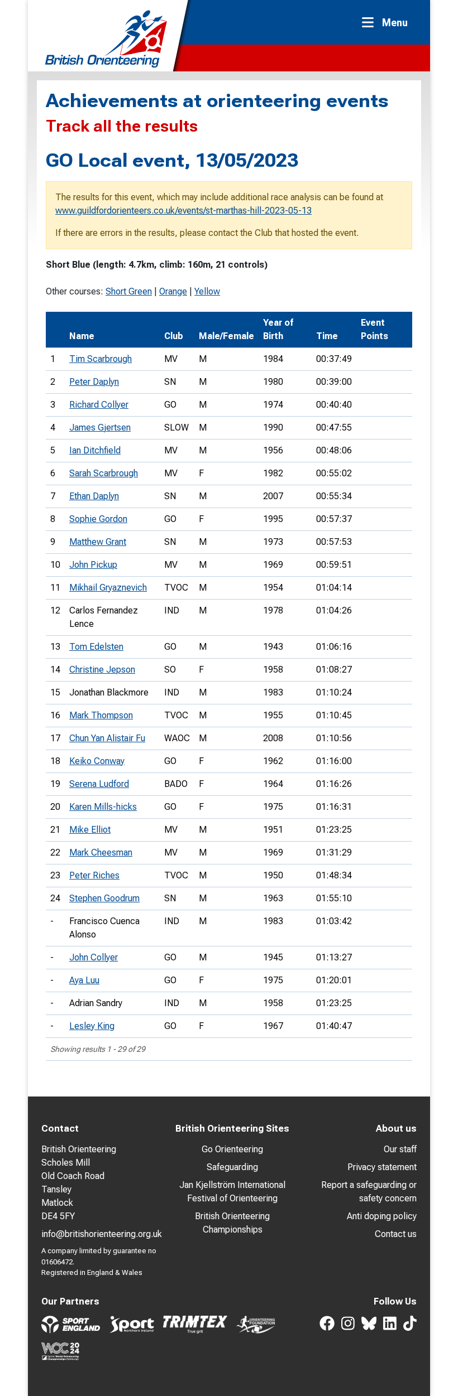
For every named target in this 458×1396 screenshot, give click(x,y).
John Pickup (93, 564)
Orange (173, 291)
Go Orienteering (232, 1149)
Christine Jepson (102, 669)
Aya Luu (84, 980)
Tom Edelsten (96, 646)
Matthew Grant (97, 542)
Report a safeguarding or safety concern (369, 1192)
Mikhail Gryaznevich (108, 587)
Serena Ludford (99, 784)
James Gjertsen (100, 427)
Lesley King (92, 1026)
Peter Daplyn (94, 381)
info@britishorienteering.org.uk (101, 1234)
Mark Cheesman (100, 852)
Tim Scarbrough (100, 359)
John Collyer (93, 957)
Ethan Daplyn (94, 496)
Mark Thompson (101, 715)
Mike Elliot (90, 829)
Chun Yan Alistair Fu (107, 738)
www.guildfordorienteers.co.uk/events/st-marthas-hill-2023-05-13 (183, 210)
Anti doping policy (382, 1216)
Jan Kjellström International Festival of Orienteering (232, 1192)
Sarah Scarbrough (103, 473)
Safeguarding (232, 1167)
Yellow (207, 291)
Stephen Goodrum (104, 898)
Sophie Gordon (98, 519)
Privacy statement (382, 1167)
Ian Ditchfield (95, 450)
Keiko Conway (97, 761)
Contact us (396, 1234)
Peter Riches (94, 875)
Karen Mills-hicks (103, 806)
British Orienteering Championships (232, 1223)
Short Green (129, 291)
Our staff (400, 1149)
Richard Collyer (98, 404)
